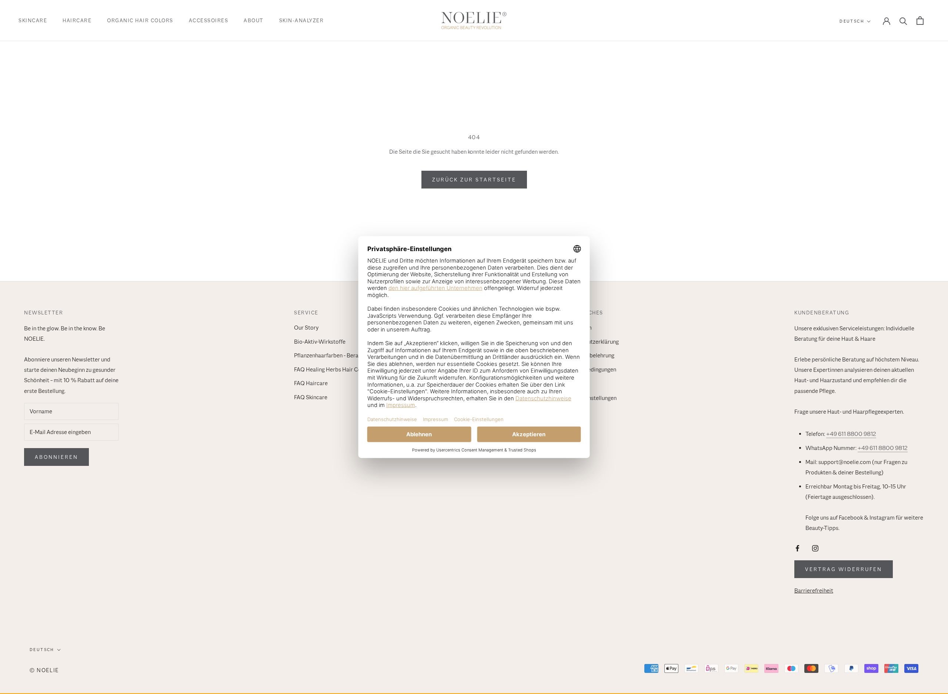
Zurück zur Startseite (474, 179)
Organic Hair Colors (140, 20)
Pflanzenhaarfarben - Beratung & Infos (341, 355)
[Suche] (903, 20)
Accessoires (208, 20)
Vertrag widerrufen (843, 569)
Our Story (306, 327)
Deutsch (851, 21)
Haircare (77, 20)
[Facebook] (797, 548)
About (254, 20)
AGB (569, 383)
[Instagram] (815, 548)
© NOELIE (44, 670)
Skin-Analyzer (301, 20)
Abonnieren (56, 457)
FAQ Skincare (310, 397)
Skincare (33, 20)
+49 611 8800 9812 (851, 434)
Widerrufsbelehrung (589, 355)
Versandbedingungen (590, 369)
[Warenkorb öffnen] (920, 20)
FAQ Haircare (311, 383)
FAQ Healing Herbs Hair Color (331, 369)
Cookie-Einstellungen (590, 398)
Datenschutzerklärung (591, 342)
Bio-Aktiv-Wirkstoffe (320, 342)
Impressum (578, 327)
